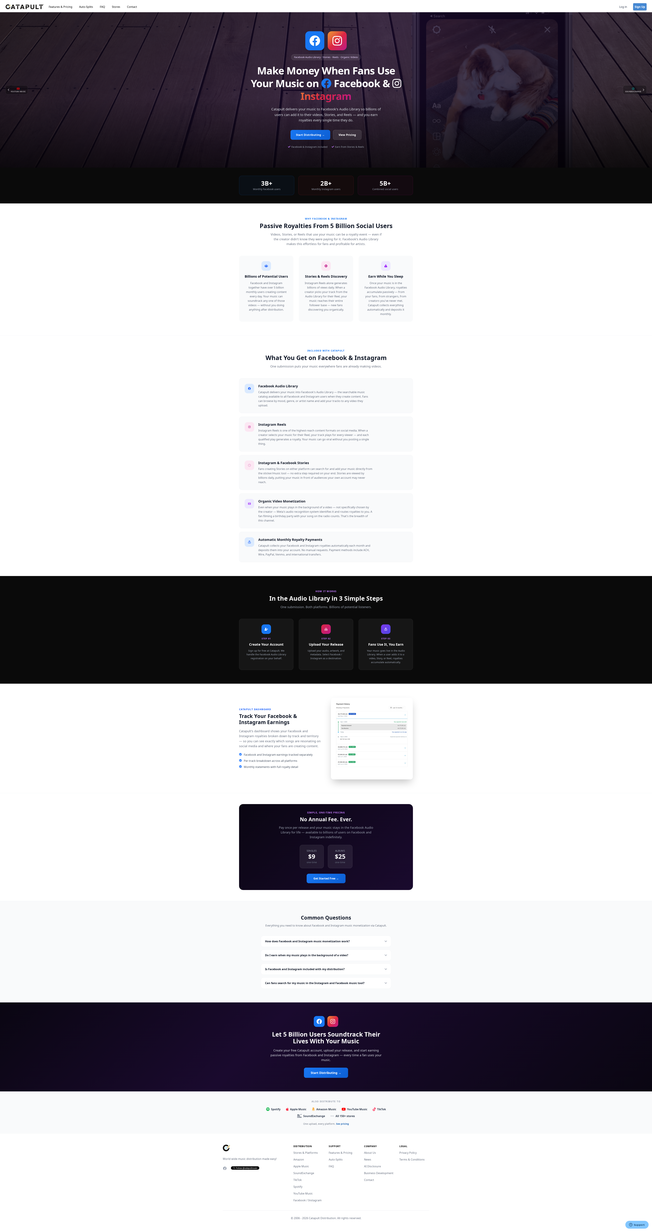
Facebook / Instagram (307, 1200)
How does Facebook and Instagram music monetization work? (307, 941)
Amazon (298, 1159)
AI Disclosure (372, 1166)
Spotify (275, 1109)
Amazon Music (326, 1109)
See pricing (342, 1123)
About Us (370, 1153)
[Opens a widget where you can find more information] (637, 1225)
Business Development (378, 1173)
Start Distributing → (310, 135)
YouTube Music (357, 1109)
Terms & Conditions (412, 1159)
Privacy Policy (408, 1153)
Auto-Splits (86, 7)
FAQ (102, 7)
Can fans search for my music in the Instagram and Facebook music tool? (315, 983)
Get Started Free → (326, 878)
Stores (116, 7)
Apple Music (298, 1109)
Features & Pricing (60, 7)
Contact (132, 7)
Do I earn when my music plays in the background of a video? (306, 955)
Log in (623, 7)
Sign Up (640, 7)
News (367, 1159)
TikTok (381, 1109)
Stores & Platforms (305, 1153)
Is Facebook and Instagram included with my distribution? (305, 969)
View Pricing (347, 135)
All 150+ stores (345, 1116)
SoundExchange (314, 1116)
